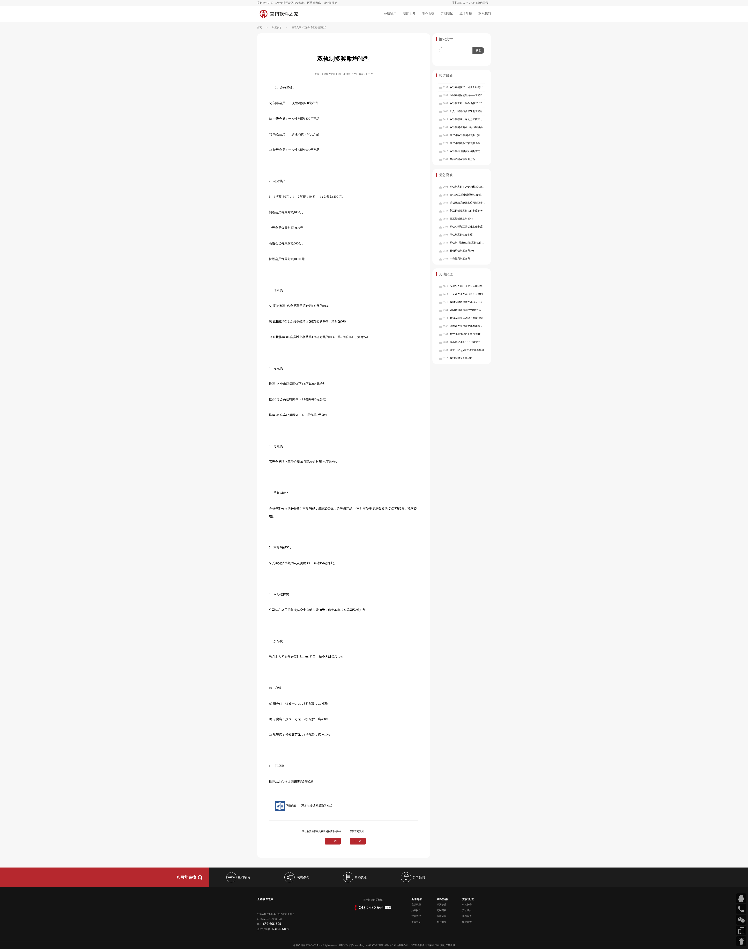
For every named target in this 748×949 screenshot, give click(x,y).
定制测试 (447, 13)
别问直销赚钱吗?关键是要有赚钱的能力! (472, 310)
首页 (259, 27)
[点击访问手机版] (741, 930)
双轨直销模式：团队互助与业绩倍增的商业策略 (476, 87)
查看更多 (416, 922)
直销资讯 (361, 877)
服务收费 (428, 13)
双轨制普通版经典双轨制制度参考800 (321, 831)
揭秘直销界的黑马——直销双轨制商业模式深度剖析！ (480, 95)
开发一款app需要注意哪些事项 (467, 350)
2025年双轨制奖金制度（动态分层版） (471, 135)
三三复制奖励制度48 (461, 218)
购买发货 (467, 922)
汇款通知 (467, 910)
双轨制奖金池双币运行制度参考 (467, 127)
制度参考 (409, 13)
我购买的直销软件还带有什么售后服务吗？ (474, 302)
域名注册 (466, 13)
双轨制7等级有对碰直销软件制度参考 (471, 242)
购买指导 (416, 910)
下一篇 (358, 841)
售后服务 (441, 922)
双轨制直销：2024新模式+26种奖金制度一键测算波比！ (481, 103)
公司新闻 (419, 877)
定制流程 (441, 910)
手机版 (379, 899)
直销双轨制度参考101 (462, 250)
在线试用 (416, 904)
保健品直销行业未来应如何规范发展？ (471, 286)
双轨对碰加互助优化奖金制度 (466, 226)
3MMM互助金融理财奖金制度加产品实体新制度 (477, 194)
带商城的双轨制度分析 (462, 159)
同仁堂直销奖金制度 (461, 234)
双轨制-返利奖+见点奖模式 (465, 151)
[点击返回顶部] (741, 941)
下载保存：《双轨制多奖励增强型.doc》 (309, 805)
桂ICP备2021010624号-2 (381, 945)
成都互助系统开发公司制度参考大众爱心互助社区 (477, 202)
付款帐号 (467, 904)
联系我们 (484, 13)
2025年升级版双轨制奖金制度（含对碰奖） (474, 143)
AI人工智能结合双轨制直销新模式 (469, 111)
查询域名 (244, 877)
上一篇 (333, 841)
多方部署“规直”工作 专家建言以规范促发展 (474, 334)
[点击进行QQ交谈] (741, 898)
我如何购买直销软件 (461, 358)
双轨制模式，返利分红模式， (466, 119)
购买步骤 (441, 904)
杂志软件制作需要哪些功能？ (466, 326)
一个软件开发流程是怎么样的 (466, 294)
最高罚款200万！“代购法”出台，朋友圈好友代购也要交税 (482, 342)
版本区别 (441, 916)
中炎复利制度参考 (460, 258)
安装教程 (416, 916)
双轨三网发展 (357, 831)
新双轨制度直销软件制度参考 (466, 210)
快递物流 (467, 916)
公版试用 (390, 13)
